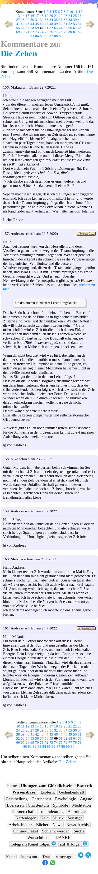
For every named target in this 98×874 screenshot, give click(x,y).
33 (46, 20)
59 (37, 28)
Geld (44, 818)
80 (70, 32)
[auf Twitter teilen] (88, 857)
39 (75, 20)
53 (75, 24)
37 (65, 20)
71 (27, 32)
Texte (46, 857)
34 (51, 20)
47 (46, 24)
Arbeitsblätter (20, 824)
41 (18, 24)
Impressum (29, 857)
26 (80, 16)
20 (51, 16)
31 (37, 20)
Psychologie (65, 798)
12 (80, 12)
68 (80, 28)
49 (56, 24)
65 (65, 28)
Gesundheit (41, 798)
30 (32, 20)
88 (56, 36)
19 (46, 16)
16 (32, 16)
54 (80, 24)
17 (37, 16)
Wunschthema (39, 837)
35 (56, 20)
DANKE (63, 837)
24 (70, 16)
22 (61, 16)
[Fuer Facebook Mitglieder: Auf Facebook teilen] (45, 864)
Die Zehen (19, 53)
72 (32, 32)
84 (37, 36)
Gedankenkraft (71, 792)
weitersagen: (65, 857)
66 (70, 28)
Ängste (86, 798)
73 (37, 32)
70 (23, 32)
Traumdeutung (51, 811)
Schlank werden (56, 831)
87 (51, 36)
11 (76, 12)
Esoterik (48, 792)
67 (75, 28)
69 (18, 32)
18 (42, 16)
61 (46, 28)
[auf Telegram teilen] (81, 857)
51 (65, 24)
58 (32, 28)
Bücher (42, 824)
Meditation (81, 805)
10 (71, 12)
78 (61, 32)
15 (27, 16)
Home (10, 857)
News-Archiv (77, 824)
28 (23, 20)
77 (56, 32)
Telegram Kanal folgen (31, 844)
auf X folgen (71, 844)
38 (70, 20)
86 (46, 36)
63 (56, 28)
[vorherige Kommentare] (7, 27)
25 (75, 16)
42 (23, 24)
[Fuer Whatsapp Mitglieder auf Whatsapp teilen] (53, 864)
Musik (58, 818)
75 (46, 32)
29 (27, 20)
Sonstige (75, 818)
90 (65, 36)
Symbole (60, 805)
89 (61, 36)
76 (51, 32)
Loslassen (15, 805)
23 (65, 16)
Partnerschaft (23, 811)
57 (27, 28)
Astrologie (77, 811)
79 (65, 32)
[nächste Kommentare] (90, 27)
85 (42, 36)
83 (32, 36)
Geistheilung (17, 798)
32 (42, 20)
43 (27, 24)
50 (61, 24)
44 (32, 24)
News (57, 824)
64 (61, 28)
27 (18, 20)
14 (23, 16)
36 (61, 20)
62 (51, 28)
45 (37, 24)
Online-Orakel (25, 831)
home (12, 785)
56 (23, 28)
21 (56, 16)
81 (75, 32)
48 (51, 24)
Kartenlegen (25, 818)
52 (70, 24)
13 (18, 16)
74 (42, 32)
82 (80, 32)
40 (80, 20)
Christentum (38, 805)
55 (18, 28)
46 (42, 24)
